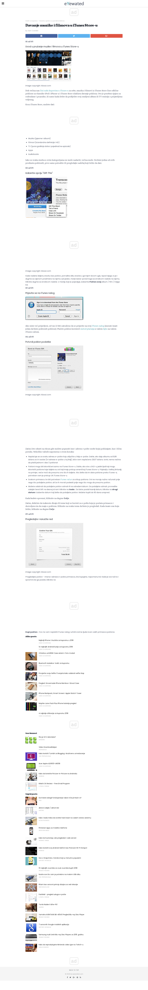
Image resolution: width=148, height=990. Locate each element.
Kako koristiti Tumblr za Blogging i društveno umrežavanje (62, 753)
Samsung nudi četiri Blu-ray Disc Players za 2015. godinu (61, 934)
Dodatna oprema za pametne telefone (51, 21)
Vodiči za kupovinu (31, 21)
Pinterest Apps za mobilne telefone (53, 828)
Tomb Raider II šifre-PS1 (48, 904)
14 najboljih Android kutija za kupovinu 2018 (56, 647)
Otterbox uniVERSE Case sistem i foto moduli (57, 653)
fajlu (105, 329)
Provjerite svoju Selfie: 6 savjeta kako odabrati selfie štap (61, 673)
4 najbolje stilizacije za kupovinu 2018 (53, 713)
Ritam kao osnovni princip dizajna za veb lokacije (58, 884)
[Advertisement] (74, 225)
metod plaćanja (87, 329)
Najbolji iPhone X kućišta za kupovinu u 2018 (56, 640)
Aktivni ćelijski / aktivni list (49, 808)
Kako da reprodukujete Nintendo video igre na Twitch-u (61, 944)
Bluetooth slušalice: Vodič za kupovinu (54, 663)
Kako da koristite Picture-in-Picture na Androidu (58, 773)
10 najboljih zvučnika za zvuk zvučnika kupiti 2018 (58, 868)
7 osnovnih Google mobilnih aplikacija (54, 924)
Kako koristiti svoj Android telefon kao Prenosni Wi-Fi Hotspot (63, 848)
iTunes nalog (98, 326)
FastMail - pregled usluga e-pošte (52, 894)
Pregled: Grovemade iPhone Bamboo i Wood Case (59, 683)
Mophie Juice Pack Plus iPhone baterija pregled (57, 703)
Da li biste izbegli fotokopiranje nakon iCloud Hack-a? (60, 798)
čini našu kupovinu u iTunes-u (54, 90)
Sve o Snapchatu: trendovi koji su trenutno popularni (60, 858)
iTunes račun (66, 479)
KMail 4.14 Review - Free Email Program (54, 783)
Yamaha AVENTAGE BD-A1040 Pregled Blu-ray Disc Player (61, 914)
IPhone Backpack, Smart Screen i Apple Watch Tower (60, 693)
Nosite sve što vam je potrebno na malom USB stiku (59, 874)
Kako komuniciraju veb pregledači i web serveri (57, 838)
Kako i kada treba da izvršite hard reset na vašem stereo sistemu (65, 818)
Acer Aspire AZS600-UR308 (49, 763)
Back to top (74, 970)
